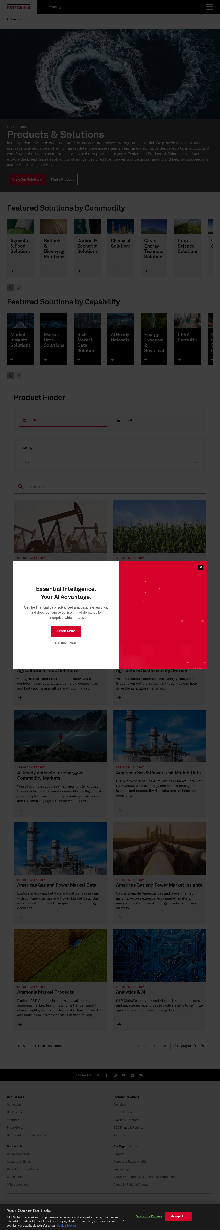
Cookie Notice (66, 1225)
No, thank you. (66, 642)
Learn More (66, 631)
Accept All (178, 1216)
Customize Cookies (149, 1216)
